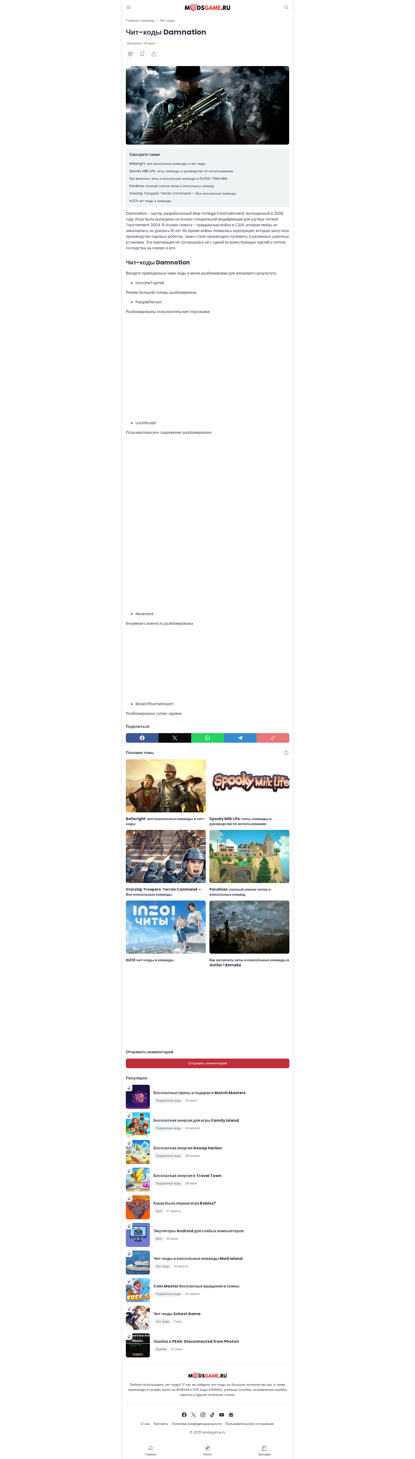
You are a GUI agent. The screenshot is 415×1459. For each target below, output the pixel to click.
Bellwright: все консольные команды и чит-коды (167, 163)
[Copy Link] (272, 738)
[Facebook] (142, 738)
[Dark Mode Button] (286, 7)
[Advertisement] (207, 367)
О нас (145, 1423)
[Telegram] (240, 738)
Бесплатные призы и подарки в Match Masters (199, 1093)
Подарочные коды (168, 1100)
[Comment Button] (130, 54)
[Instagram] (203, 1415)
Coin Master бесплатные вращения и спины (196, 1286)
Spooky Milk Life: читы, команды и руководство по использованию (181, 171)
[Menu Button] (129, 7)
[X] (175, 738)
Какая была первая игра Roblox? (184, 1203)
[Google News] (231, 1415)
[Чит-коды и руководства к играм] (207, 7)
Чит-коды (162, 1266)
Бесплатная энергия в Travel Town (187, 1175)
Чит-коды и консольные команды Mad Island (198, 1258)
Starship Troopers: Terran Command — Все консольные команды (182, 193)
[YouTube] (222, 1415)
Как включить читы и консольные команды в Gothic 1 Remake (178, 178)
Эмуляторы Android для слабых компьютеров (198, 1231)
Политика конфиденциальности (197, 1423)
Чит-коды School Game (177, 1314)
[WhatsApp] (207, 738)
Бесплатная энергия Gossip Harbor (187, 1148)
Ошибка (161, 1349)
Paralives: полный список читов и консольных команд (171, 186)
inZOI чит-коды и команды (150, 200)
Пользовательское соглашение (249, 1423)
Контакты (161, 1423)
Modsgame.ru (214, 1432)
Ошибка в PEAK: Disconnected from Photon (196, 1341)
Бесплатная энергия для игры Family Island (196, 1120)
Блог (159, 1211)
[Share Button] (154, 54)
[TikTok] (212, 1415)
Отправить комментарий (207, 1063)
